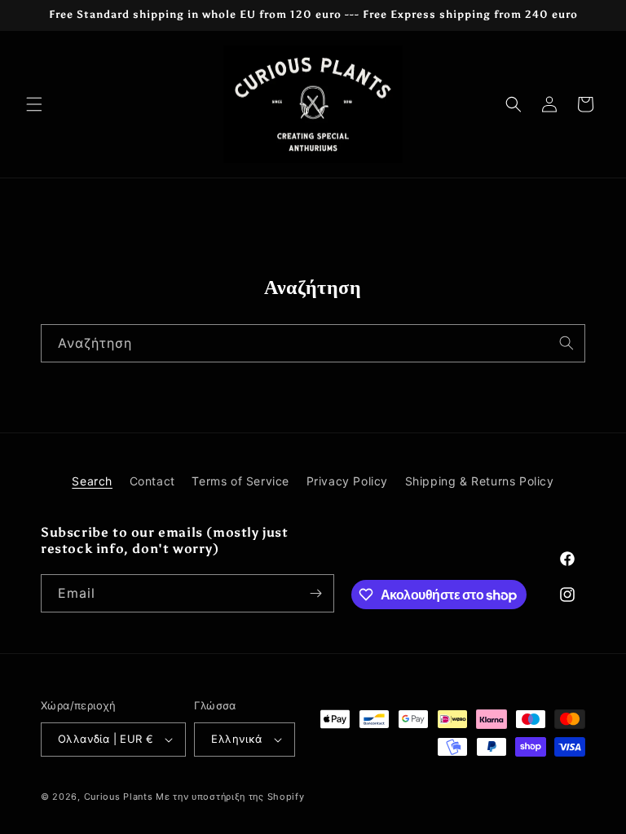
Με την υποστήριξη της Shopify (230, 796)
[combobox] (313, 343)
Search (92, 481)
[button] (34, 104)
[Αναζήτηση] (566, 343)
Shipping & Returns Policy (479, 481)
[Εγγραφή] (315, 593)
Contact (152, 481)
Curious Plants (118, 796)
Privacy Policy (347, 481)
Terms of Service (240, 481)
